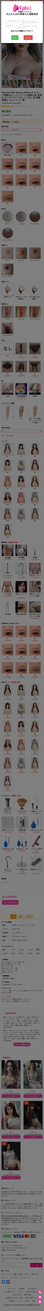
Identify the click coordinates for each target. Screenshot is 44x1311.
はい (15, 37)
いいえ (28, 37)
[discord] (40, 1302)
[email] (40, 1297)
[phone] (40, 1292)
